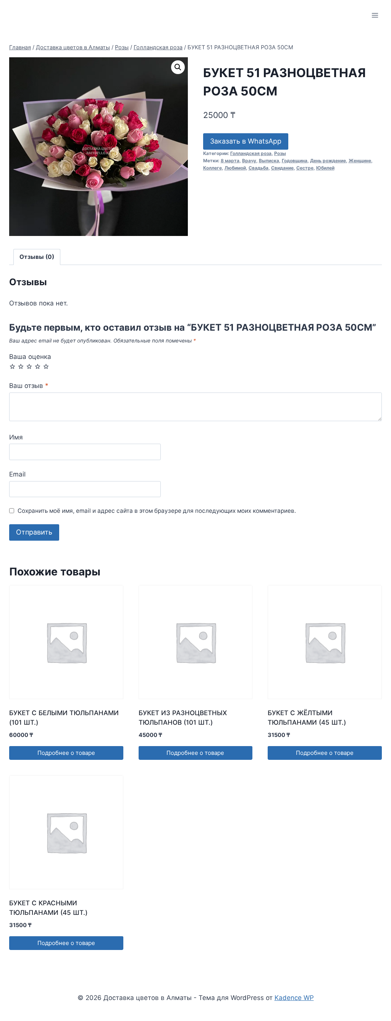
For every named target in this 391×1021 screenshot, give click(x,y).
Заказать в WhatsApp (245, 141)
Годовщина (294, 160)
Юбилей (325, 168)
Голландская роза (250, 153)
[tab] (37, 257)
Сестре (304, 168)
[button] (178, 67)
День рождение (328, 160)
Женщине (360, 160)
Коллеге (212, 168)
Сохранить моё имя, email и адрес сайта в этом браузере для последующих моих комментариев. (157, 510)
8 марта (230, 160)
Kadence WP (294, 998)
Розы (280, 153)
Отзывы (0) (36, 256)
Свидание (282, 168)
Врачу (249, 160)
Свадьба (258, 168)
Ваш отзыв (28, 385)
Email (17, 474)
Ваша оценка (30, 356)
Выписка (269, 160)
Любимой (235, 168)
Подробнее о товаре (66, 752)
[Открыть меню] (375, 15)
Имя (16, 437)
